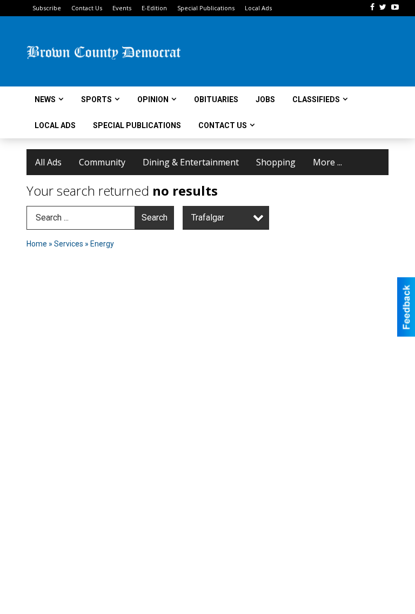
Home (36, 243)
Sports (96, 99)
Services (68, 243)
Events (121, 8)
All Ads (48, 162)
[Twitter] (382, 7)
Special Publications (206, 8)
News (45, 99)
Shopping (276, 162)
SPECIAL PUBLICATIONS (137, 125)
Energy (102, 243)
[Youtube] (395, 7)
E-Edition (154, 8)
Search (155, 217)
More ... (327, 162)
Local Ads (258, 8)
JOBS (265, 99)
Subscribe (46, 8)
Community (102, 162)
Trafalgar (207, 217)
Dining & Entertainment (191, 162)
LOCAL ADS (55, 125)
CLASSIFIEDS (316, 99)
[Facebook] (372, 7)
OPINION (153, 99)
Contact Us (86, 8)
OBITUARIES (216, 99)
